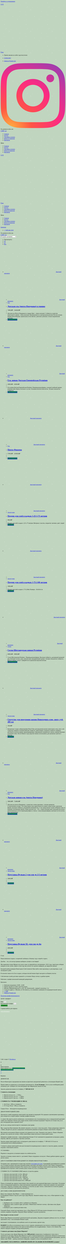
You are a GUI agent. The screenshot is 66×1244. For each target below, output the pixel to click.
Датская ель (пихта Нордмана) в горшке (26, 306)
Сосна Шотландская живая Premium (25, 650)
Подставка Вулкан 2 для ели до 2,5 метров (27, 875)
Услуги (6, 135)
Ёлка (2, 52)
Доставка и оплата (9, 137)
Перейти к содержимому (8, 1)
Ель (9, 302)
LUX (2, 4)
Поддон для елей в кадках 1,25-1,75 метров (27, 516)
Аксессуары (11, 512)
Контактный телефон (7, 1003)
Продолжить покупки (7, 1070)
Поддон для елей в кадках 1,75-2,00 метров (27, 582)
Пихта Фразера (15, 450)
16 (5, 241)
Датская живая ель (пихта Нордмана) (25, 797)
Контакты (7, 140)
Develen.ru (13, 1059)
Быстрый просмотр (36, 418)
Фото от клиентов (9, 138)
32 (5, 242)
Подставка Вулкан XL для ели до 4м (24, 944)
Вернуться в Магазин (18, 1068)
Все (5, 244)
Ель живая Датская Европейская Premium (28, 380)
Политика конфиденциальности (10, 996)
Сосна (9, 646)
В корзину (11, 524)
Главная (6, 134)
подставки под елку (37, 1163)
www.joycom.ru (5, 1011)
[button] (33, 143)
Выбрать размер (12, 319)
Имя (2, 1001)
